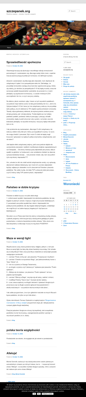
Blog (13, 177)
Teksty (65, 144)
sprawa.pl (69, 150)
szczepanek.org (18, 11)
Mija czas (66, 84)
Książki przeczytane (69, 135)
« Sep (66, 213)
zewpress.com (70, 152)
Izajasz (68, 161)
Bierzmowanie (70, 157)
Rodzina (66, 141)
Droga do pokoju (68, 86)
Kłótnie (65, 80)
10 (75, 205)
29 (71, 211)
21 (69, 209)
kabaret (68, 146)
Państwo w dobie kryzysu (23, 187)
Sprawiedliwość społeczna (24, 62)
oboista (65, 139)
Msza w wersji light (19, 238)
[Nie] (83, 390)
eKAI (64, 221)
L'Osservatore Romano (70, 223)
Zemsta (65, 82)
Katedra (68, 168)
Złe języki (66, 77)
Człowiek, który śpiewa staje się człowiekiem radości (70, 105)
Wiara (65, 155)
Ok (34, 394)
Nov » (75, 213)
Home (9, 48)
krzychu (65, 109)
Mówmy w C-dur (71, 148)
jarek (64, 123)
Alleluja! (12, 353)
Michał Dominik (20, 374)
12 (64, 207)
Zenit (65, 225)
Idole (67, 159)
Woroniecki (71, 184)
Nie (39, 394)
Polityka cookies (48, 394)
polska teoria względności (23, 330)
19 (64, 209)
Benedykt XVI (67, 180)
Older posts (11, 381)
